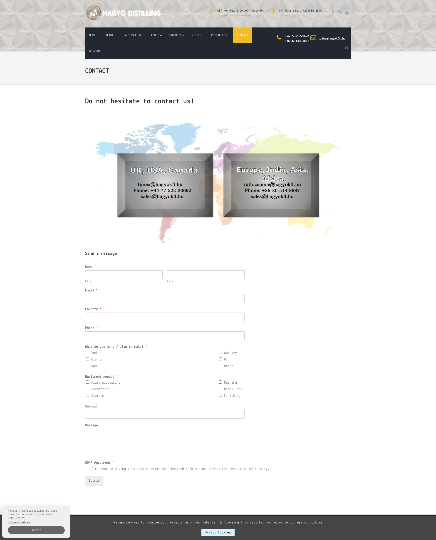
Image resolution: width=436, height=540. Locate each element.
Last (170, 281)
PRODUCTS (175, 35)
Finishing (232, 396)
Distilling (233, 389)
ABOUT (155, 35)
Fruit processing (105, 383)
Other (228, 366)
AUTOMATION (133, 35)
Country (93, 309)
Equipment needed (101, 377)
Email (91, 290)
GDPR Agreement (99, 463)
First (89, 281)
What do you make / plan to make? (116, 347)
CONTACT (242, 35)
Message (91, 425)
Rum (94, 366)
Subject (91, 406)
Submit (94, 481)
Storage (97, 396)
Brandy (96, 359)
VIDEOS (196, 35)
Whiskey (230, 353)
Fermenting (100, 389)
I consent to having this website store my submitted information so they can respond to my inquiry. (180, 469)
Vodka (95, 353)
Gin (227, 359)
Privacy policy (19, 522)
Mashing (230, 383)
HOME (92, 35)
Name (90, 267)
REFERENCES (219, 35)
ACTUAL (110, 35)
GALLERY (94, 50)
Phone (91, 328)
